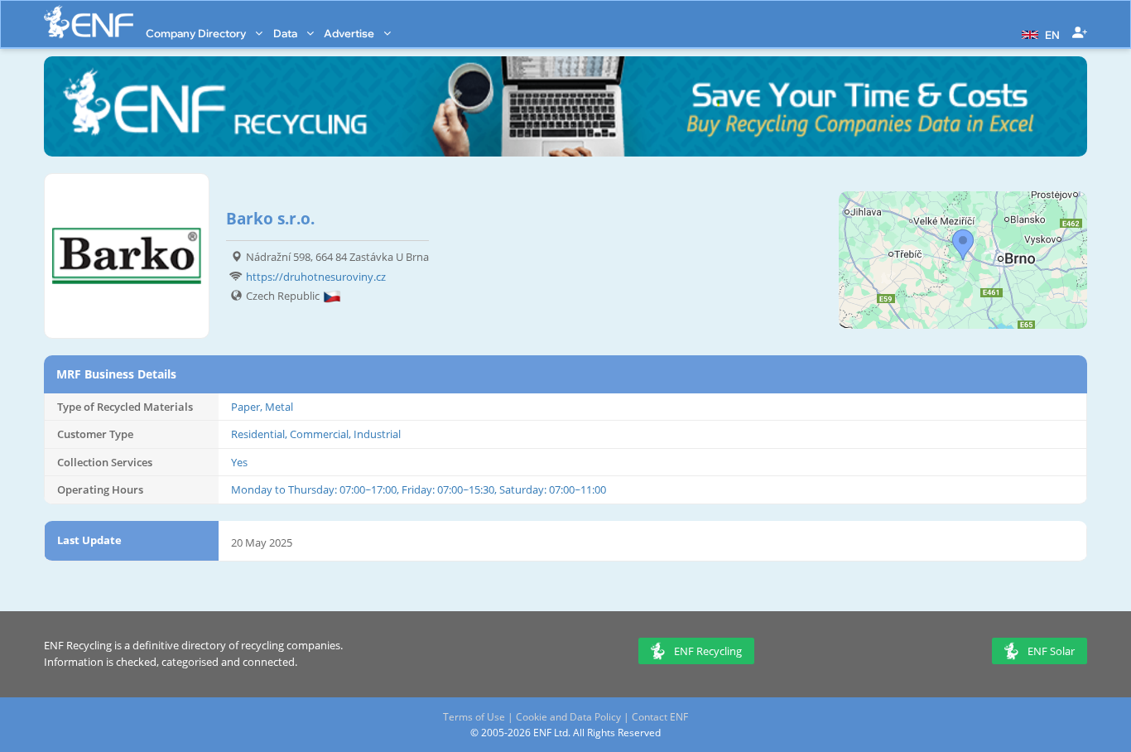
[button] (1039, 33)
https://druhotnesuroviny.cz (316, 276)
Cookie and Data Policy (568, 717)
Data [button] (286, 33)
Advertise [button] (350, 33)
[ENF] (88, 22)
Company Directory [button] (197, 33)
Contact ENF (660, 717)
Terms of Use (474, 717)
